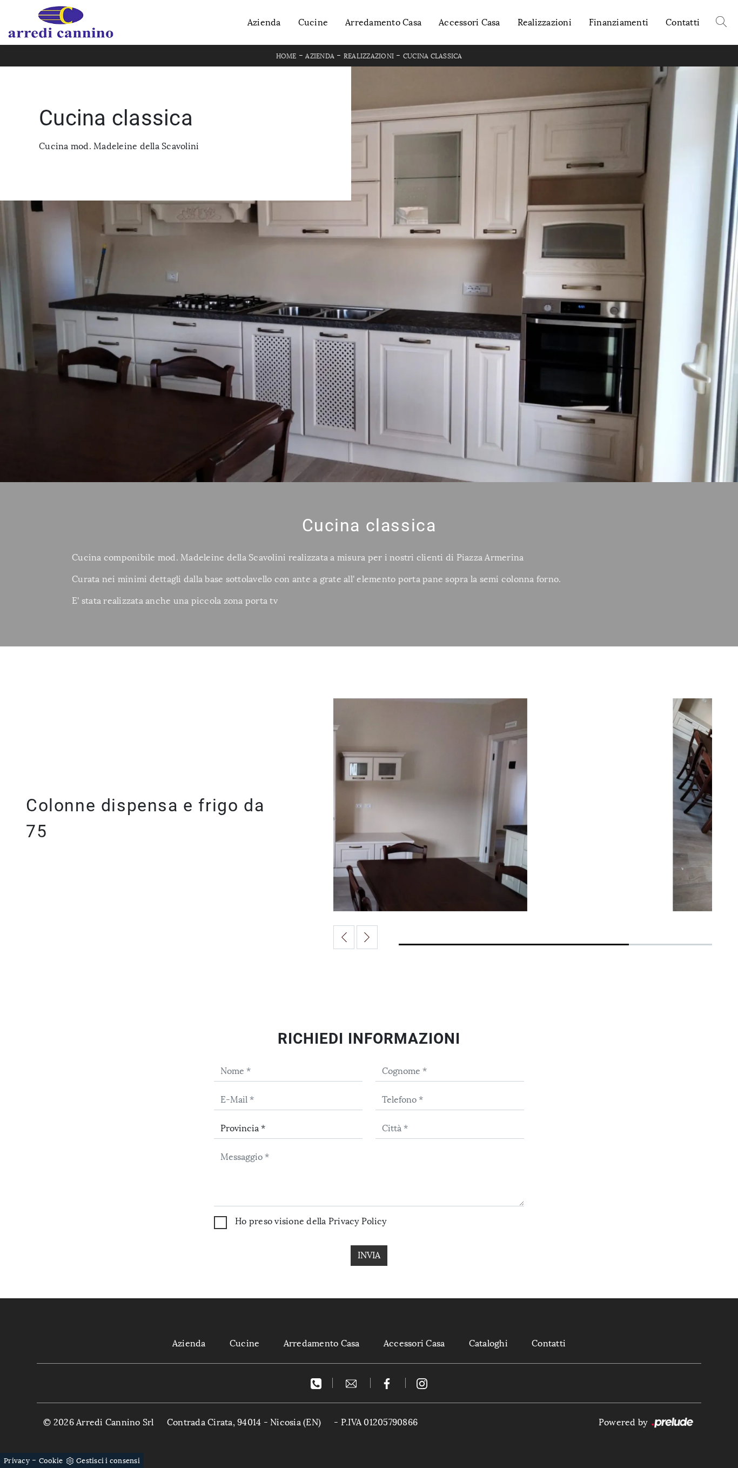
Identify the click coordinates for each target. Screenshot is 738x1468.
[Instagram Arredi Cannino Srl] (422, 1383)
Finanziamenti (618, 22)
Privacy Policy (357, 1221)
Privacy (17, 1461)
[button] (343, 937)
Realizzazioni (545, 22)
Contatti (683, 22)
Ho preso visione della (310, 1221)
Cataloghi (488, 1343)
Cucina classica (432, 56)
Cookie (51, 1461)
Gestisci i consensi (108, 1461)
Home (286, 56)
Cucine (313, 22)
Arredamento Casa (383, 22)
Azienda (264, 22)
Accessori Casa (469, 22)
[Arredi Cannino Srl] (60, 22)
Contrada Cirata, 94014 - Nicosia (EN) (244, 1422)
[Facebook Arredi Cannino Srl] (388, 1383)
